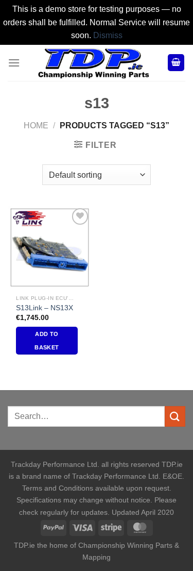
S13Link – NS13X (44, 308)
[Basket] (176, 62)
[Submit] (175, 416)
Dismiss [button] (107, 35)
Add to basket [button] (46, 340)
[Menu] (14, 62)
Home (36, 125)
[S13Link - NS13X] (50, 248)
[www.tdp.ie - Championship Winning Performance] (94, 63)
